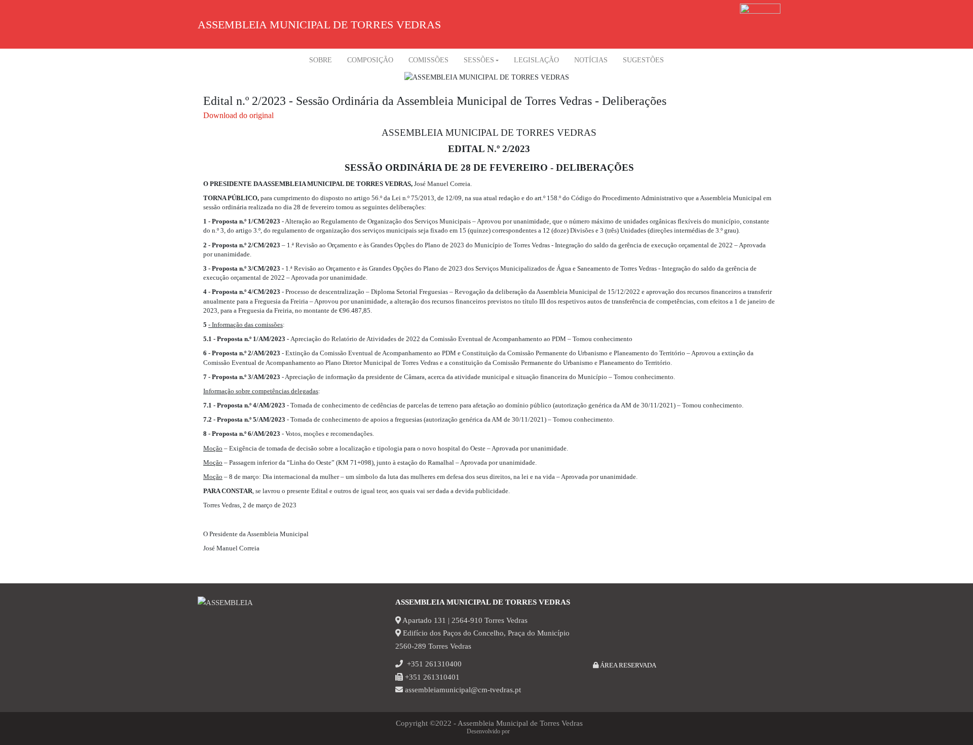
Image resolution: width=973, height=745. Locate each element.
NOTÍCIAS (591, 60)
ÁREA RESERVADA (627, 665)
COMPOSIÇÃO (370, 60)
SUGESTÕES (643, 60)
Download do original (238, 115)
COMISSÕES (428, 60)
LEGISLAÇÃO (536, 60)
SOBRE (320, 60)
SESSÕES (479, 60)
